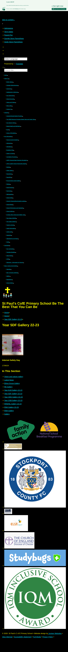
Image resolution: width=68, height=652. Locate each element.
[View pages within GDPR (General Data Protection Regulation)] (27, 160)
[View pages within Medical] (10, 167)
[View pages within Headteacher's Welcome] (18, 92)
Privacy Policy (47, 637)
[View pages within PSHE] (9, 242)
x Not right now (57, 6)
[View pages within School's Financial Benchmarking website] (26, 201)
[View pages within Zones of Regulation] (16, 133)
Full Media (37, 637)
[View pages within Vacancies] (11, 235)
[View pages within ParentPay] (11, 177)
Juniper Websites (55, 633)
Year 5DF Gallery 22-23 (13, 319)
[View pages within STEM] (9, 259)
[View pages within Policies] (10, 184)
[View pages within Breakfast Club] (13, 150)
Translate (19, 64)
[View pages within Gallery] (10, 276)
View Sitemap (7, 637)
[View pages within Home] (7, 75)
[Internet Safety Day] (12, 355)
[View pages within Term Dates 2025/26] (16, 218)
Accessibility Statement (22, 637)
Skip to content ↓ (8, 20)
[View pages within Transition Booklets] (15, 252)
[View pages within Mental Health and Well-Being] (20, 126)
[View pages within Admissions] (12, 143)
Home (6, 312)
